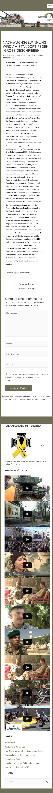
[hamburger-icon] (50, 6)
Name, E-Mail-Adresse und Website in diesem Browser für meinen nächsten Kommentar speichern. (26, 377)
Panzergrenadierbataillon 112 (17, 767)
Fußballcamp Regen (13, 759)
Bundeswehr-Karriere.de (15, 747)
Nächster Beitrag (26, 289)
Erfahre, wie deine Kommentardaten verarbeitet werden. (25, 399)
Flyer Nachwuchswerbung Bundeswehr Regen (24, 751)
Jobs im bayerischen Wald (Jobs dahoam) (23, 763)
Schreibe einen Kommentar (14, 55)
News (29, 55)
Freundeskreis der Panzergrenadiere (20, 755)
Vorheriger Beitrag (26, 284)
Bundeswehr (10, 743)
